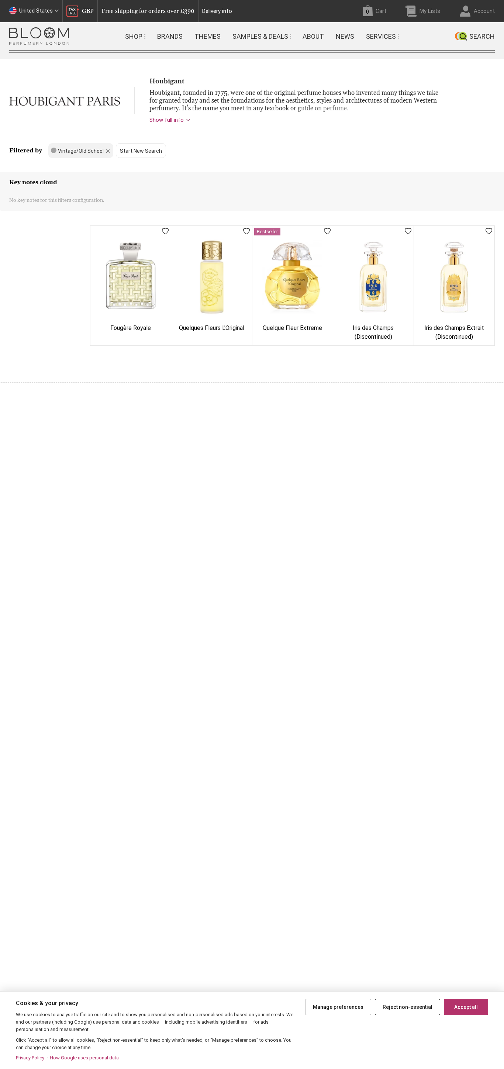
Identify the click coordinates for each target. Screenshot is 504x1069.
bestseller (267, 231)
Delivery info (217, 11)
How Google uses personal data (84, 1058)
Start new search (141, 151)
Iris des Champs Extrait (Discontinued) (454, 332)
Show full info (166, 120)
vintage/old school (81, 151)
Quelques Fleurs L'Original (211, 327)
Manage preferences (338, 1007)
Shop (133, 36)
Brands (170, 36)
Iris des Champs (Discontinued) (373, 332)
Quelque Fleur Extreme (292, 327)
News (345, 36)
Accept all (466, 1007)
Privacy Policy (30, 1058)
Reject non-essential (407, 1007)
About (313, 36)
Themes (207, 36)
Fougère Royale (130, 327)
